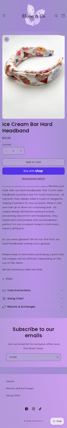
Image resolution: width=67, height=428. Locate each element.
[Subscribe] (57, 357)
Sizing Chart (13, 395)
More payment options (33, 178)
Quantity (6, 144)
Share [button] (9, 278)
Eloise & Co (37, 421)
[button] (3, 15)
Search (10, 381)
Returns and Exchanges (20, 388)
